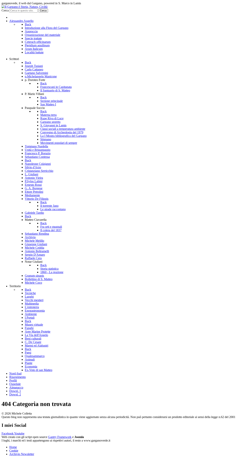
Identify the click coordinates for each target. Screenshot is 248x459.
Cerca (5, 10)
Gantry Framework (59, 437)
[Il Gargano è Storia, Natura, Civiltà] (24, 6)
